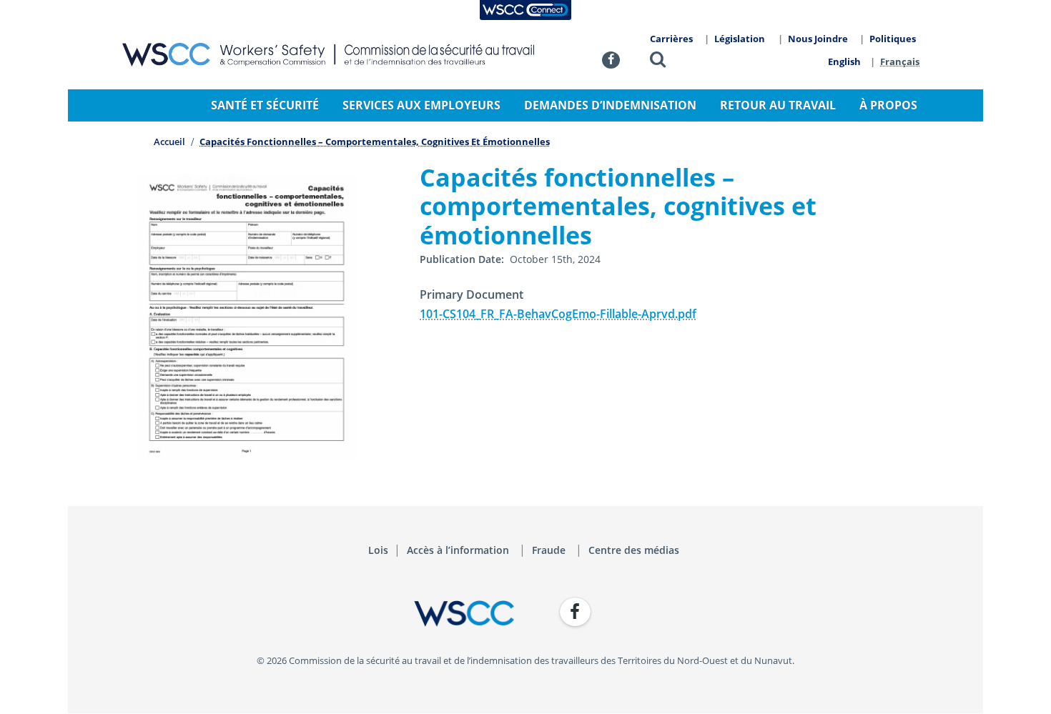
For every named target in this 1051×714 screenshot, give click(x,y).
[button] (658, 61)
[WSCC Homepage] (318, 614)
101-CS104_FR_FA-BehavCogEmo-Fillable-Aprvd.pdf (558, 314)
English (844, 61)
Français (899, 61)
